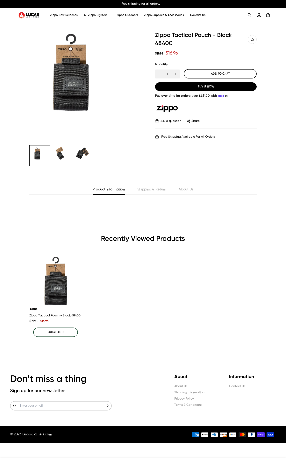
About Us (180, 386)
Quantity (161, 64)
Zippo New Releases (64, 15)
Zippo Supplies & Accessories (164, 15)
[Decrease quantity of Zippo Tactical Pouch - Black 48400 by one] (159, 74)
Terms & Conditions (188, 405)
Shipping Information (189, 392)
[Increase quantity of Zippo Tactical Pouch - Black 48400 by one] (175, 74)
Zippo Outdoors (127, 15)
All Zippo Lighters (95, 15)
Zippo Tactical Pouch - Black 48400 (55, 315)
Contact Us (197, 15)
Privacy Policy (184, 398)
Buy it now (206, 86)
